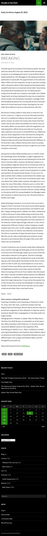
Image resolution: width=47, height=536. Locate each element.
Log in (3, 510)
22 (4, 420)
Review (12, 54)
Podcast (4, 475)
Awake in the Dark (9, 2)
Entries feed (5, 515)
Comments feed (6, 519)
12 (30, 413)
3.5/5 (10, 354)
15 (4, 416)
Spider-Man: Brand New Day (11, 392)
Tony (3, 374)
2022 (4, 354)
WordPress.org (6, 523)
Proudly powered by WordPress (10, 533)
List (2, 471)
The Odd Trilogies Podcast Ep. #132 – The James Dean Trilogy (22, 378)
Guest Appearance (8, 479)
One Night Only (6, 382)
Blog (2, 454)
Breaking (10, 58)
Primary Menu (44, 2)
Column (4, 458)
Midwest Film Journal (10, 462)
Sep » (43, 426)
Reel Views (5, 54)
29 (4, 423)
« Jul (3, 426)
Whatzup (26, 346)
